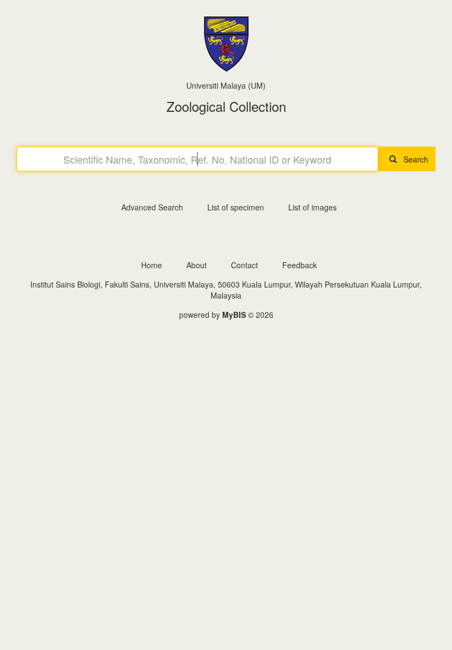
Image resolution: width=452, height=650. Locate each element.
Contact (244, 264)
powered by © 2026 (226, 314)
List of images (312, 207)
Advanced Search (152, 207)
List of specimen (235, 207)
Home (151, 264)
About (196, 264)
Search (412, 159)
